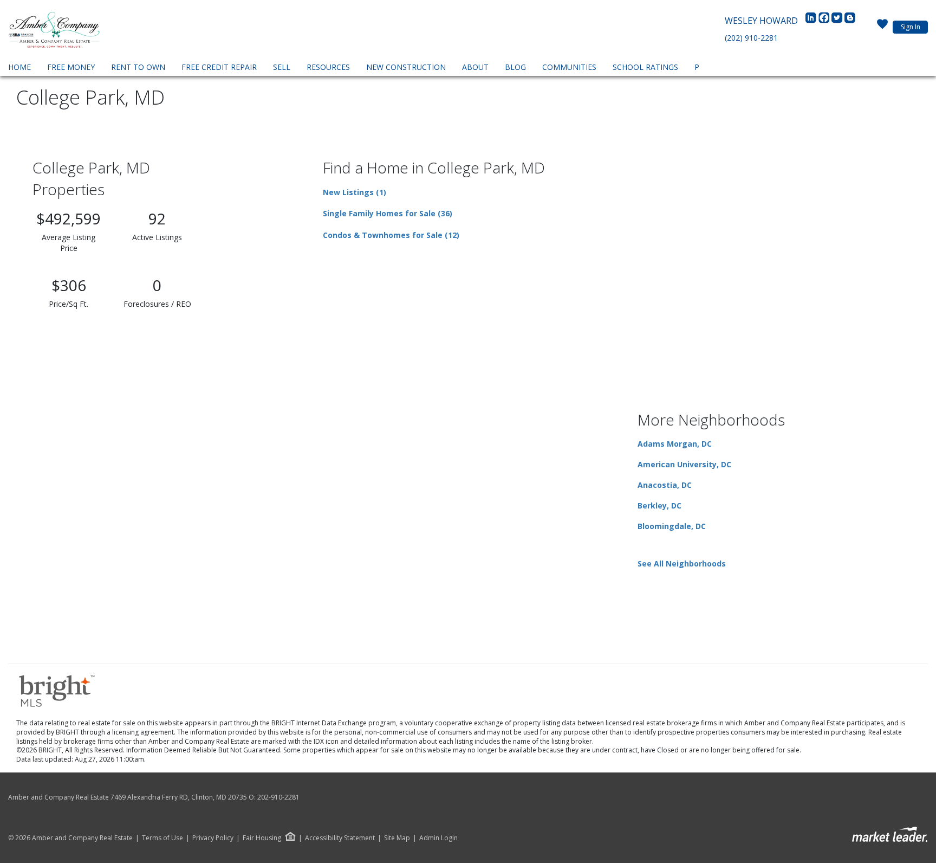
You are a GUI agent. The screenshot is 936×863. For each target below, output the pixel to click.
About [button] (475, 67)
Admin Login (438, 838)
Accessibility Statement (340, 838)
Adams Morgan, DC (675, 444)
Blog (515, 67)
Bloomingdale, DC (672, 526)
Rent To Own (138, 67)
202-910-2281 (278, 797)
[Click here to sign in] (882, 27)
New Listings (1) (354, 192)
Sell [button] (281, 67)
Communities (569, 67)
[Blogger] (849, 21)
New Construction (406, 67)
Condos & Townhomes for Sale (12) (391, 235)
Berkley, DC (659, 505)
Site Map (397, 838)
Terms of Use (162, 838)
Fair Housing (262, 837)
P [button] (696, 67)
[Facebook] (824, 21)
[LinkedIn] (811, 21)
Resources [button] (328, 67)
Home (19, 67)
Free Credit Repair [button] (219, 67)
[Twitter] (837, 21)
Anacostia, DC (665, 485)
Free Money (71, 67)
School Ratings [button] (645, 67)
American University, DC (684, 464)
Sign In (910, 26)
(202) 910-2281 (751, 38)
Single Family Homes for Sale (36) (387, 213)
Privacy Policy (212, 838)
